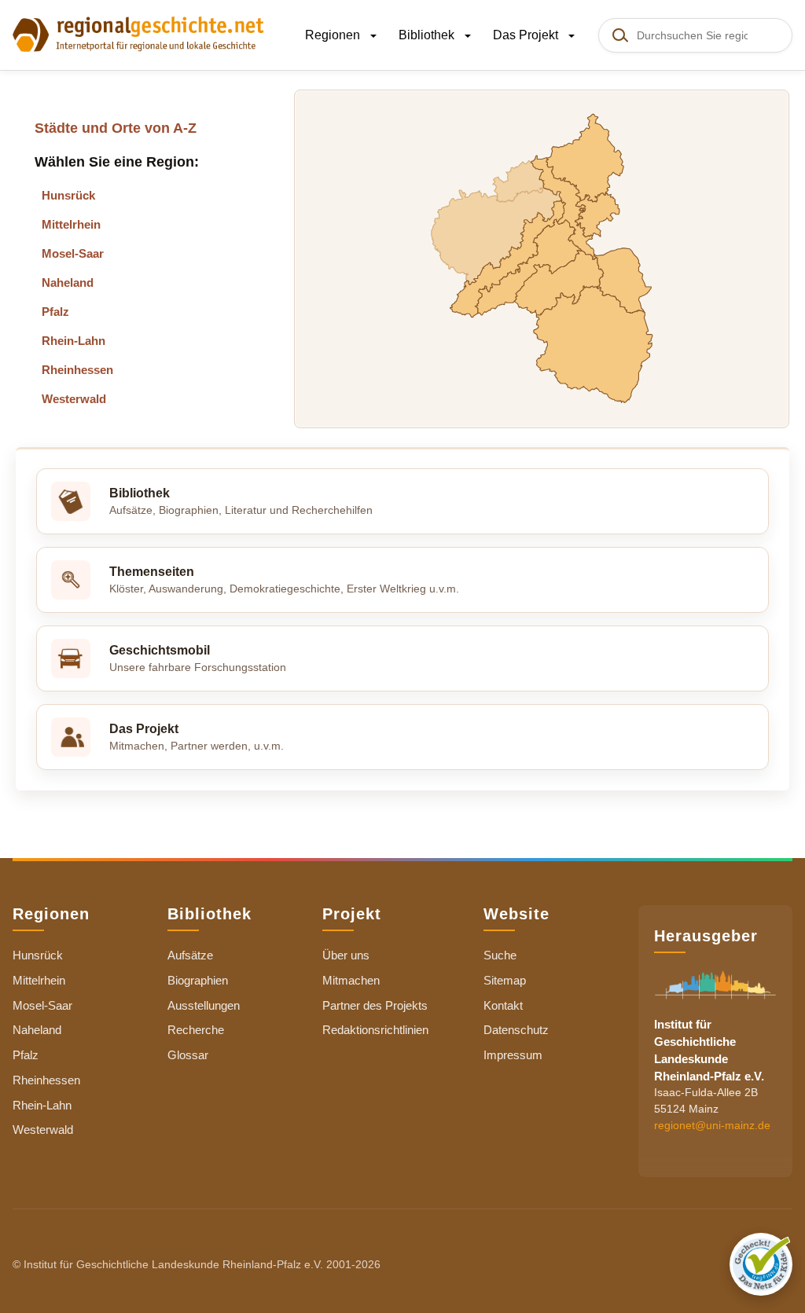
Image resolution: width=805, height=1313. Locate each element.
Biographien (197, 980)
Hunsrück (68, 195)
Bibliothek (428, 35)
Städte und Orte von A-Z (116, 128)
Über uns (345, 955)
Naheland (68, 282)
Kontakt (503, 1005)
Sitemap (504, 980)
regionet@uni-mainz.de (712, 1125)
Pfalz (55, 311)
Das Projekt (527, 35)
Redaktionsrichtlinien (375, 1029)
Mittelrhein (71, 224)
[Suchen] (619, 35)
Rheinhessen (77, 369)
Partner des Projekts (375, 1005)
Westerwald (74, 398)
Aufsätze (190, 955)
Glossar (187, 1055)
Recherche (195, 1029)
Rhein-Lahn (73, 340)
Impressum (512, 1055)
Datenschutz (516, 1029)
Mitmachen (351, 980)
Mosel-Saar (73, 253)
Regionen (334, 35)
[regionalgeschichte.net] (138, 33)
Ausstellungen (203, 1005)
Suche (499, 955)
